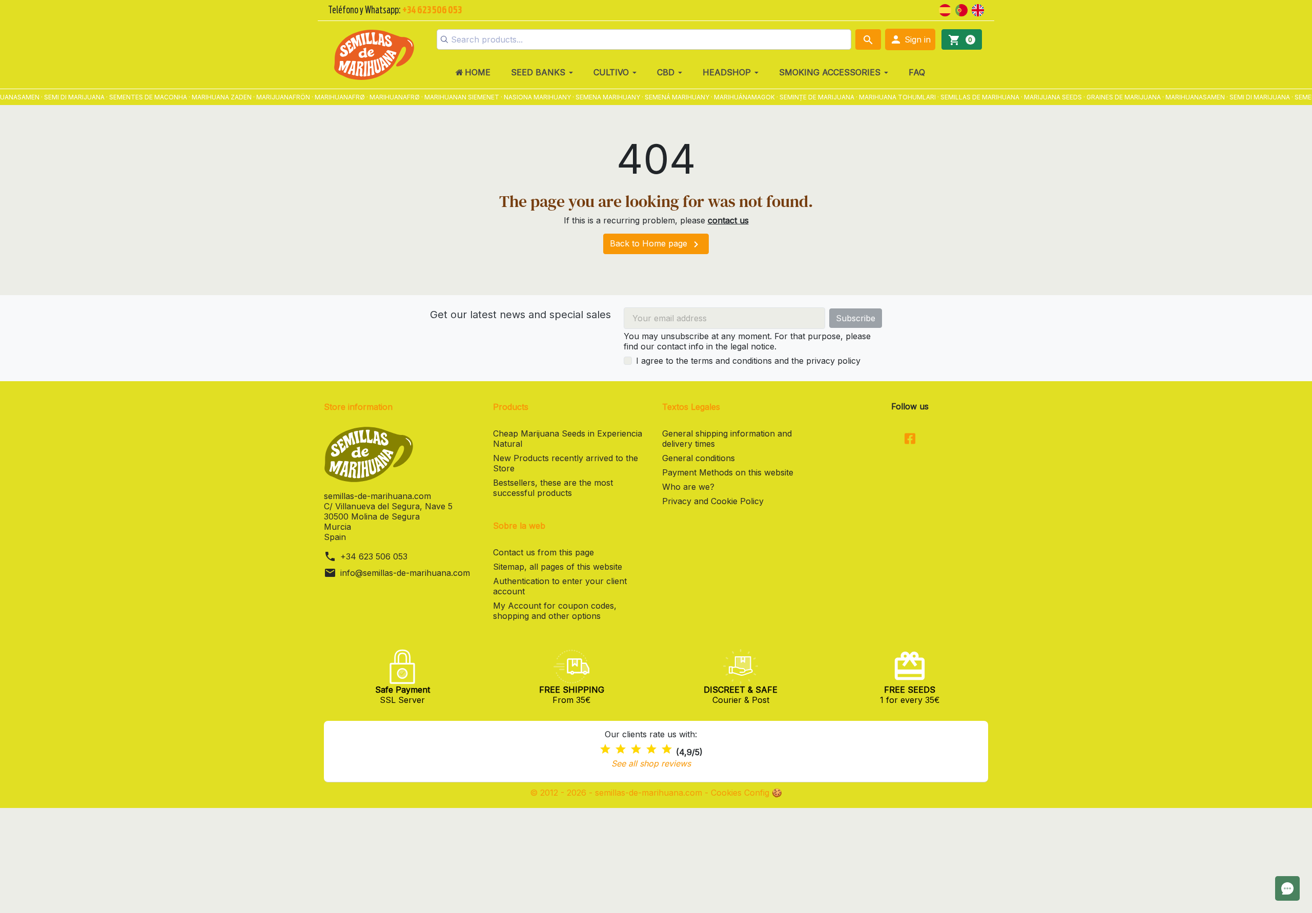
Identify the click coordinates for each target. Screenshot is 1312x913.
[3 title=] (636, 749)
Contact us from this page (543, 552)
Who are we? (688, 487)
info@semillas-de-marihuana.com (405, 573)
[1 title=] (605, 749)
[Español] (945, 9)
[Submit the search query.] (444, 39)
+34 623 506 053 (373, 556)
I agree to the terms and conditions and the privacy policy (748, 361)
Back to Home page (656, 244)
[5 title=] (667, 749)
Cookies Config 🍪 (746, 792)
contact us (728, 220)
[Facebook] (910, 439)
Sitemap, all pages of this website (557, 567)
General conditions (698, 458)
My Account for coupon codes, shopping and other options (555, 610)
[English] (978, 9)
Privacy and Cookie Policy (713, 501)
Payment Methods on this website (727, 472)
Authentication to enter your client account (560, 586)
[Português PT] (961, 9)
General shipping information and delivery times (727, 438)
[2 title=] (620, 749)
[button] (910, 39)
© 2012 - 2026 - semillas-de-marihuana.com (617, 792)
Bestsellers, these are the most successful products (553, 488)
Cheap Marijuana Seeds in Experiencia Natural (567, 438)
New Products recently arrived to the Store (565, 463)
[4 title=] (651, 749)
